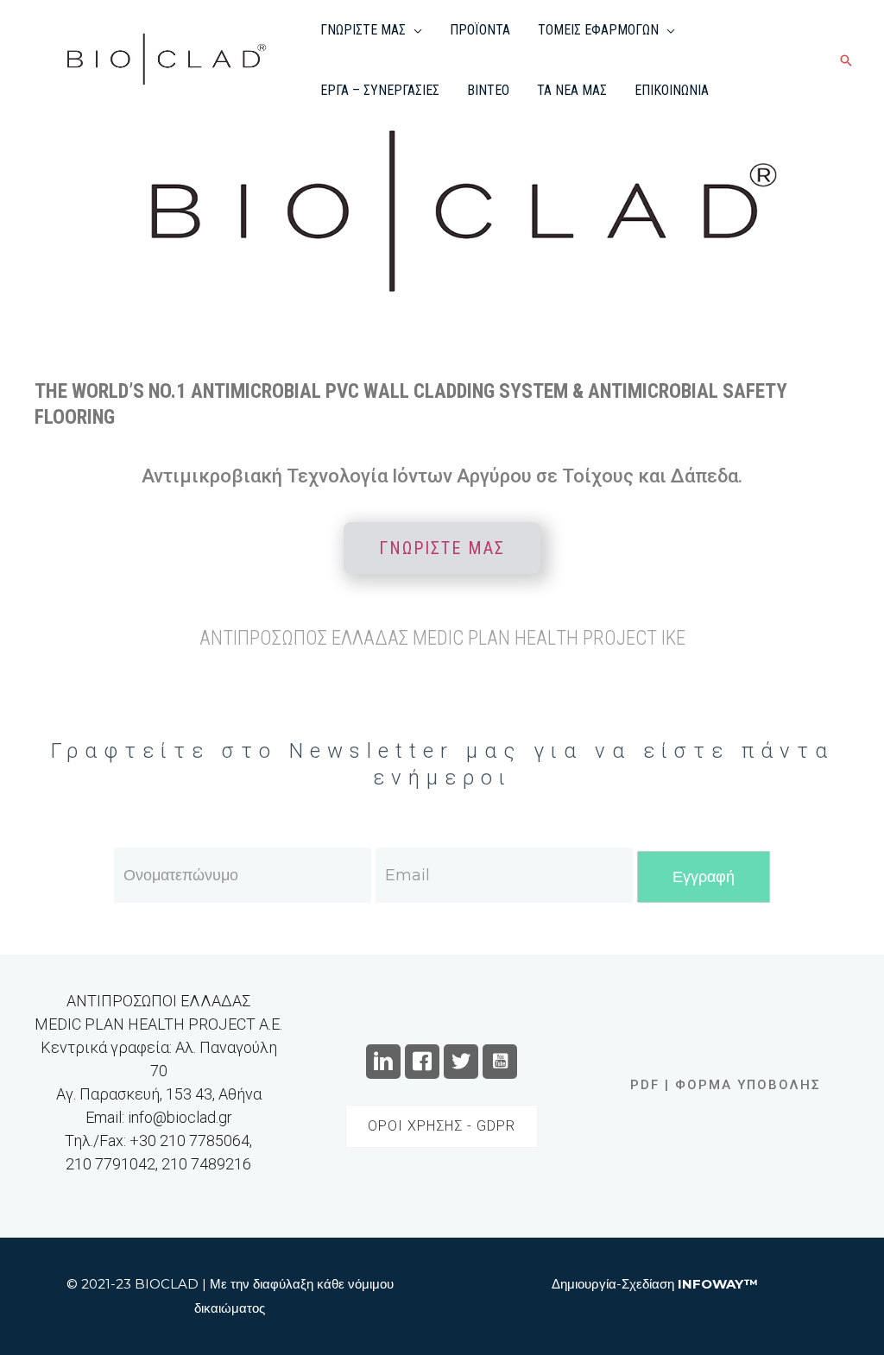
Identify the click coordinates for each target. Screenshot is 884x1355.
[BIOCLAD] (159, 59)
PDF (645, 1085)
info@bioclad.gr (180, 1117)
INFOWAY (711, 1284)
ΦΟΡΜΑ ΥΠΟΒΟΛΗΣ (748, 1085)
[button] (414, 30)
